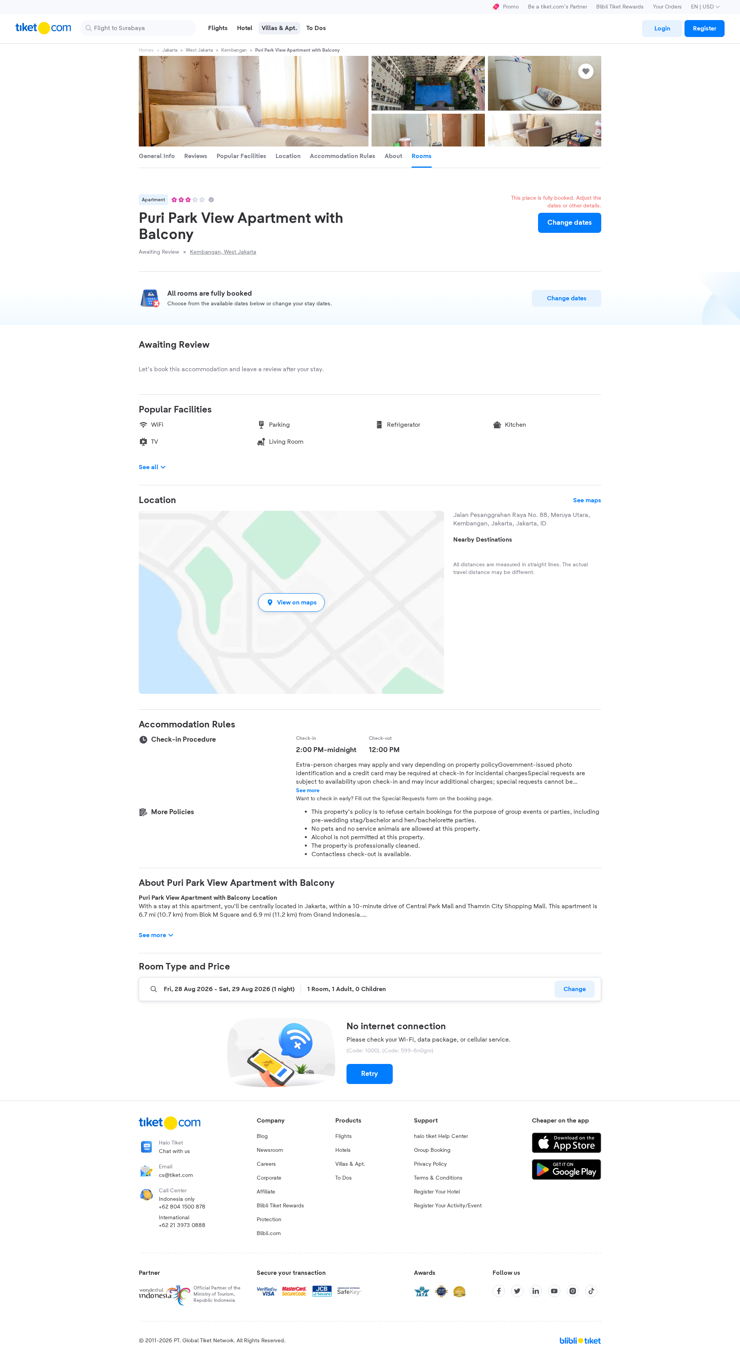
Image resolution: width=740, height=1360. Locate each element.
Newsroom (270, 1150)
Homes (146, 50)
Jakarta (169, 50)
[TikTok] (591, 1291)
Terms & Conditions (438, 1178)
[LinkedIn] (536, 1291)
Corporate (269, 1178)
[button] (291, 602)
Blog (262, 1136)
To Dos (343, 1178)
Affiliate (266, 1191)
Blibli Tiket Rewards (620, 6)
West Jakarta (199, 50)
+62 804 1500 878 (182, 1206)
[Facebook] (499, 1291)
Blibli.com (269, 1233)
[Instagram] (573, 1291)
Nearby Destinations (482, 540)
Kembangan (234, 50)
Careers (266, 1164)
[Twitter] (517, 1291)
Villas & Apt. (350, 1164)
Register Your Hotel (437, 1191)
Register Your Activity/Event (448, 1205)
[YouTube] (554, 1291)
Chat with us (174, 1151)
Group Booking (432, 1150)
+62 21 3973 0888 (182, 1225)
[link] (662, 28)
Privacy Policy (430, 1164)
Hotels (343, 1150)
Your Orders (667, 6)
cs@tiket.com (176, 1175)
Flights (343, 1136)
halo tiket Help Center (441, 1136)
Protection (269, 1219)
